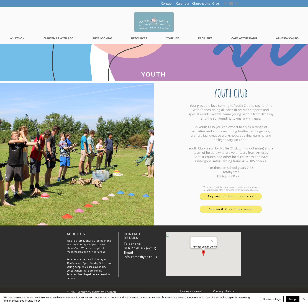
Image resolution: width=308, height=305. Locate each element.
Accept (292, 299)
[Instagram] (237, 3)
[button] (166, 3)
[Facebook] (225, 3)
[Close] (304, 299)
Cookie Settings (272, 299)
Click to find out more (247, 148)
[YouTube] (231, 3)
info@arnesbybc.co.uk (140, 257)
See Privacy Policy (30, 300)
